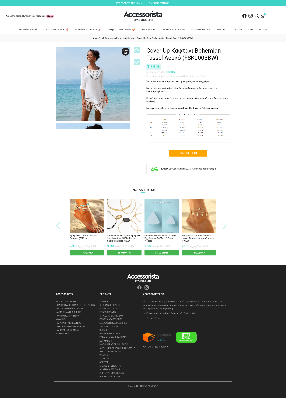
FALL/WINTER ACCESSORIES (113, 323)
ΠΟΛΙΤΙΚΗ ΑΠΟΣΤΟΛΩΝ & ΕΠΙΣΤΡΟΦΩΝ (75, 305)
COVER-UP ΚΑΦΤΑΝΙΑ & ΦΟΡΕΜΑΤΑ (117, 348)
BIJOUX (103, 330)
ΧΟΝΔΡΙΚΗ (61, 319)
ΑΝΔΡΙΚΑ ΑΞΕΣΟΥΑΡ (110, 369)
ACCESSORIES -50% (201, 29)
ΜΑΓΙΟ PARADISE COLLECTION (114, 344)
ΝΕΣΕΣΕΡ (104, 362)
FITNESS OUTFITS (108, 308)
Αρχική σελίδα (100, 38)
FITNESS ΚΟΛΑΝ (108, 312)
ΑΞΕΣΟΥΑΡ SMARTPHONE (112, 373)
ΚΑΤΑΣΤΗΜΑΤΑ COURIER (68, 312)
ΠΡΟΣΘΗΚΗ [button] (87, 252)
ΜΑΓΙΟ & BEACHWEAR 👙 (56, 29)
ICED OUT (237, 29)
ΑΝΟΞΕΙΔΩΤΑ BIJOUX (110, 333)
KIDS (250, 29)
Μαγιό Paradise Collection (122, 38)
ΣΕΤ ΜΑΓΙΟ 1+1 (107, 341)
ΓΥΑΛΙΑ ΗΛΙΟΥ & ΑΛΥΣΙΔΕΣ (113, 337)
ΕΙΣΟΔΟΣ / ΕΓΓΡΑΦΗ (66, 301)
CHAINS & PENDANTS (110, 366)
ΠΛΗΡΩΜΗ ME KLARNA (67, 330)
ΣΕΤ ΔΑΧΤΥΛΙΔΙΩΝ (109, 326)
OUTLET (263, 29)
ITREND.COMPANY (149, 386)
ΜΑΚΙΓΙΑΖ (222, 29)
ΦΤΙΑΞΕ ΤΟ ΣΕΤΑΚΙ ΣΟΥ (111, 316)
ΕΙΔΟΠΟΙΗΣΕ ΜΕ (188, 153)
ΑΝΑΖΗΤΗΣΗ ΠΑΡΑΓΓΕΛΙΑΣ (69, 308)
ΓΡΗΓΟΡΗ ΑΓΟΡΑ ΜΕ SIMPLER (70, 326)
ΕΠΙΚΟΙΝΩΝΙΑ (62, 333)
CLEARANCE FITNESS (110, 305)
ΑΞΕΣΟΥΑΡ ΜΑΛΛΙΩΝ (110, 351)
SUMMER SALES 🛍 (28, 29)
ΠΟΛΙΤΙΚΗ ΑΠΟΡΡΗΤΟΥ (67, 316)
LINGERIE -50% (148, 29)
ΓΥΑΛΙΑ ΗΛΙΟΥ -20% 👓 (173, 29)
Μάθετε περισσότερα (205, 169)
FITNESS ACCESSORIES (111, 319)
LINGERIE (104, 301)
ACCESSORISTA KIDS (110, 376)
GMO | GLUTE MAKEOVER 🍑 (121, 29)
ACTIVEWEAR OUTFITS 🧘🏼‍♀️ (88, 29)
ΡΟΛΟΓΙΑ (104, 355)
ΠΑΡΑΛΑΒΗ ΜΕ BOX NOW (68, 323)
